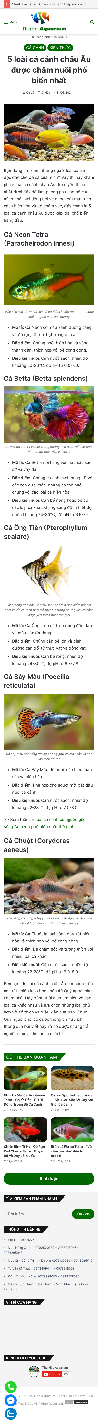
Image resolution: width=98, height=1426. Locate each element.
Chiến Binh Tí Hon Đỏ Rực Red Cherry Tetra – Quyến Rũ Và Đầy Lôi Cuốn (24, 1151)
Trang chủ (42, 37)
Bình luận (49, 1178)
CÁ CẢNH (60, 37)
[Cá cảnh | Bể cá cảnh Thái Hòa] (44, 21)
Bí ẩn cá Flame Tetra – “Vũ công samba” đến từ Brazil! (71, 1151)
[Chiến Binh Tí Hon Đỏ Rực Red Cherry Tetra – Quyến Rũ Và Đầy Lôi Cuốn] (25, 1129)
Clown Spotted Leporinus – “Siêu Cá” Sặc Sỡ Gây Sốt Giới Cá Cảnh (72, 1099)
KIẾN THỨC (60, 47)
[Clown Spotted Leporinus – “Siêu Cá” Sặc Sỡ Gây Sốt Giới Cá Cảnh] (72, 1078)
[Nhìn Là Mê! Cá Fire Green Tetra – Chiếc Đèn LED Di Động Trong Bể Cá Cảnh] (25, 1078)
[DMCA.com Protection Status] (76, 1403)
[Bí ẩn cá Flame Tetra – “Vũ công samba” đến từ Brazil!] (72, 1129)
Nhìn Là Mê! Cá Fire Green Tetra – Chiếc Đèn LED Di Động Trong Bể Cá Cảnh (24, 1099)
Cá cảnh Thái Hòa (38, 92)
